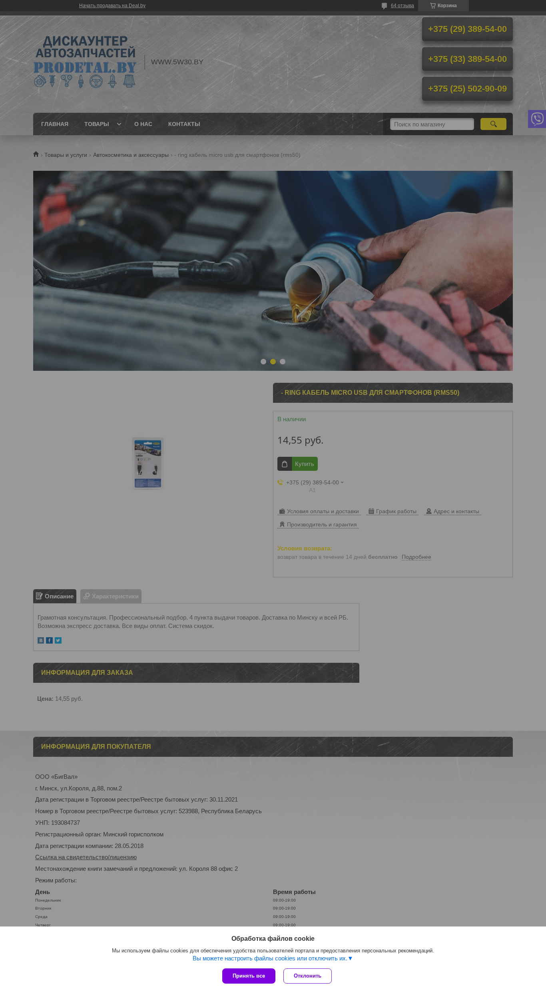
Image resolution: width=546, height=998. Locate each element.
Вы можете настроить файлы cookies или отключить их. (270, 958)
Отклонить (307, 976)
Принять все (249, 976)
